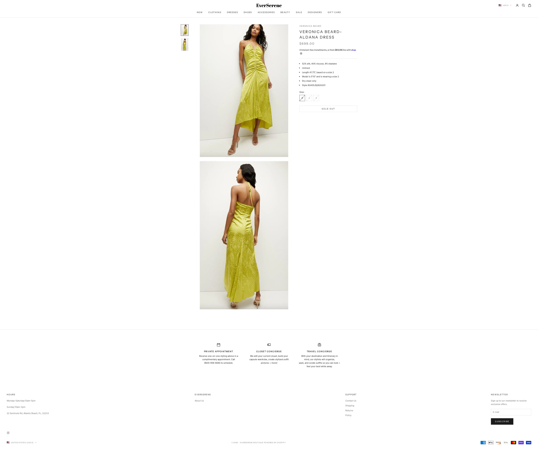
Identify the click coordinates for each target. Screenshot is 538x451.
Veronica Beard (310, 26)
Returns (349, 410)
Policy (348, 415)
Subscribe (502, 421)
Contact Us (350, 400)
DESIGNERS (315, 12)
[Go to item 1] (185, 30)
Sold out (328, 109)
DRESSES (232, 12)
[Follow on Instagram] (8, 432)
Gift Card (334, 12)
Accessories (266, 12)
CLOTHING (214, 12)
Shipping (349, 405)
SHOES (248, 12)
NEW (200, 12)
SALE (299, 12)
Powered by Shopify (275, 443)
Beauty (285, 12)
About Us (199, 400)
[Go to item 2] (185, 44)
